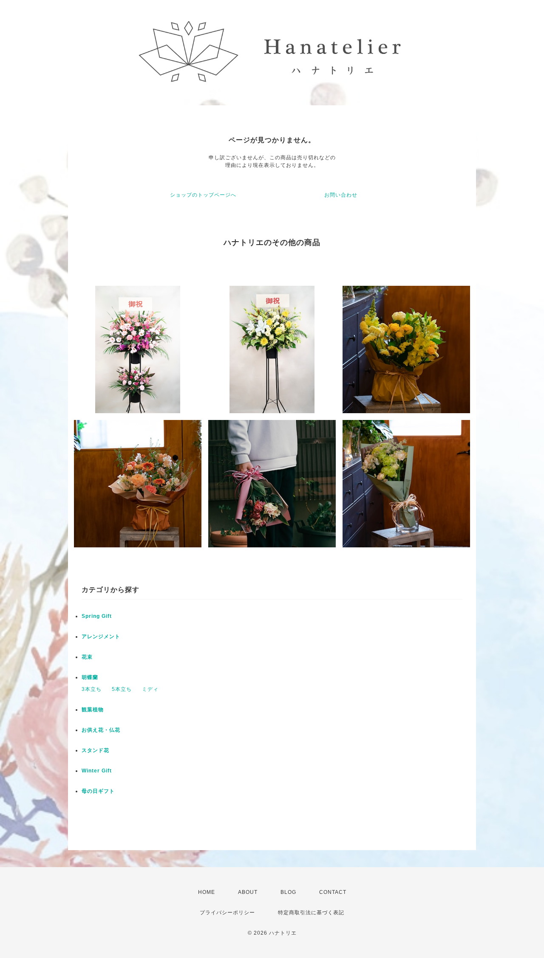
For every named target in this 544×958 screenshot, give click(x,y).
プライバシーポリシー (227, 913)
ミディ (150, 689)
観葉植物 (93, 710)
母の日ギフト (98, 791)
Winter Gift (97, 771)
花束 (87, 657)
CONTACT (332, 892)
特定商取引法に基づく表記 (311, 913)
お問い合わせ (340, 195)
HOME (206, 892)
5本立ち (122, 689)
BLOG (288, 892)
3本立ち (92, 689)
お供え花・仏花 (101, 730)
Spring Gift (97, 616)
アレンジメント (101, 637)
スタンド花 (95, 750)
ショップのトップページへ (203, 195)
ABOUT (248, 892)
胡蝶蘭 (90, 677)
